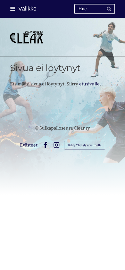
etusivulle (89, 84)
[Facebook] (45, 145)
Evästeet (29, 145)
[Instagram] (56, 145)
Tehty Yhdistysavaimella (85, 145)
